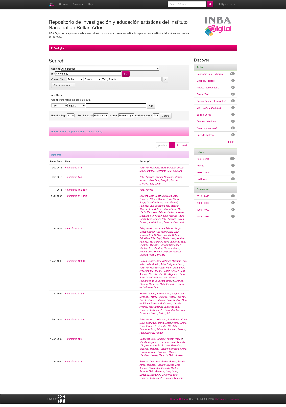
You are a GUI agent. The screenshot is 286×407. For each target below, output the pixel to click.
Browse (77, 4)
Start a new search (63, 85)
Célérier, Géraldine (168, 326)
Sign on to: (227, 4)
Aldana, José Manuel (151, 251)
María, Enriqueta (148, 212)
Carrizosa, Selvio (148, 313)
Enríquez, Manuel (167, 215)
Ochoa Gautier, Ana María (153, 231)
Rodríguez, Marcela (170, 303)
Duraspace (220, 399)
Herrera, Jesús (171, 248)
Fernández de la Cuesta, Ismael (156, 280)
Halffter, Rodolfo (162, 235)
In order (113, 115)
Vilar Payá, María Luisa (163, 238)
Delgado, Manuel (172, 251)
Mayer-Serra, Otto (173, 209)
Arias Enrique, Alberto (172, 264)
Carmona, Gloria (178, 348)
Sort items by (85, 115)
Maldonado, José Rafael (167, 319)
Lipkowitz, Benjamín (150, 374)
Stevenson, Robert (160, 270)
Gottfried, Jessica (176, 329)
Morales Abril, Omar (150, 183)
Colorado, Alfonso (167, 352)
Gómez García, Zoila (161, 199)
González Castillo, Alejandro (163, 274)
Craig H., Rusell (167, 296)
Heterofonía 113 (73, 361)
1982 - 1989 (203, 216)
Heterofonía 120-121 (76, 261)
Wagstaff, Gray (179, 261)
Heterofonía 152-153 (76, 189)
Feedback (234, 399)
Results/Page (58, 115)
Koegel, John (178, 293)
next (184, 145)
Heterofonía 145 (73, 177)
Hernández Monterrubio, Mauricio (160, 246)
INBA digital (58, 48)
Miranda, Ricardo (159, 244)
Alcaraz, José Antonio (151, 209)
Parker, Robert (174, 338)
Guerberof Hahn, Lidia (166, 267)
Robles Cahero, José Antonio (162, 220)
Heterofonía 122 (73, 338)
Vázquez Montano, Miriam (168, 177)
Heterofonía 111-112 (76, 195)
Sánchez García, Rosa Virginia (164, 300)
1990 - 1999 (203, 209)
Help (90, 4)
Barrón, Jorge (204, 114)
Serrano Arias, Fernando (153, 254)
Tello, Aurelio (146, 167)
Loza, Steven (171, 205)
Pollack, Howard (148, 352)
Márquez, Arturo (148, 345)
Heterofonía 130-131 (76, 319)
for (52, 73)
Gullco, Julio (165, 313)
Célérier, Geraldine (174, 378)
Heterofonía (203, 158)
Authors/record (143, 115)
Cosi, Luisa (171, 371)
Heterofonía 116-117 (76, 293)
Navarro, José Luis (149, 180)
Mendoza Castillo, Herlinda (154, 355)
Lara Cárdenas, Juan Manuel (162, 202)
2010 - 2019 (203, 196)
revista (200, 165)
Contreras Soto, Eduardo (169, 170)
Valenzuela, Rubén (149, 264)
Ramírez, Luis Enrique (151, 205)
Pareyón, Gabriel (169, 180)
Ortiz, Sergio (153, 219)
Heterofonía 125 (73, 228)
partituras (202, 179)
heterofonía (203, 172)
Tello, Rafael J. (157, 371)
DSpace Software (179, 399)
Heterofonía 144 (73, 167)
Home (64, 4)
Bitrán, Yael (162, 241)
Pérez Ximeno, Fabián (151, 332)
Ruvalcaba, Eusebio (159, 368)
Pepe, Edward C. (148, 326)
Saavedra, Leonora (175, 310)
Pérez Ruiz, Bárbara (165, 167)
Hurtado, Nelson (205, 135)
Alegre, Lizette (179, 322)
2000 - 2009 (203, 202)
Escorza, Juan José (150, 195)
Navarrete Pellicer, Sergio (167, 228)
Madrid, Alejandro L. (150, 342)
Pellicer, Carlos (166, 212)
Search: (55, 68)
